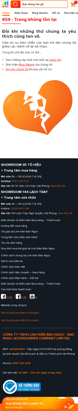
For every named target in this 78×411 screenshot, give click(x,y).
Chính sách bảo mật (13, 266)
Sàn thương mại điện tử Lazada (19, 320)
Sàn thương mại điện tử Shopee (20, 312)
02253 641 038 (20, 208)
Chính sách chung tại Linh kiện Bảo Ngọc (25, 255)
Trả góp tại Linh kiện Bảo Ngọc (19, 231)
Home (6, 13)
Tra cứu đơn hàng (11, 242)
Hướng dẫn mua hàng (14, 225)
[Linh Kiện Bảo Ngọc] (5, 4)
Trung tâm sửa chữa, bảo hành (19, 237)
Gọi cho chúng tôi (17, 69)
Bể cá (56, 13)
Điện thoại (21, 13)
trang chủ (55, 60)
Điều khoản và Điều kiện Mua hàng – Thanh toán (30, 220)
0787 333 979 (20, 181)
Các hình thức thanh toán (16, 289)
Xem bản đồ (58, 186)
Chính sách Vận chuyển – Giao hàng (23, 272)
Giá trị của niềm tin (12, 261)
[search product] (15, 4)
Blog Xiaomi (40, 13)
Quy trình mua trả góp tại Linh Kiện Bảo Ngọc (28, 248)
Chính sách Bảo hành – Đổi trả (19, 278)
